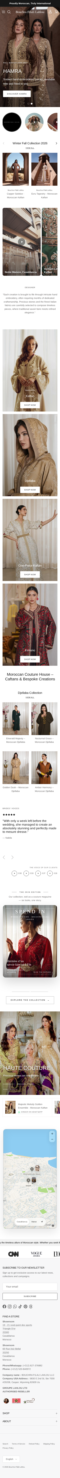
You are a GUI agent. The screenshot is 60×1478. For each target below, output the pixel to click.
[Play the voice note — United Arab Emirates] (14, 873)
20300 (6, 1332)
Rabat (34, 1222)
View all (30, 148)
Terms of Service (18, 1444)
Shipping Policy (49, 1444)
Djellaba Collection (30, 692)
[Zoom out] (52, 1139)
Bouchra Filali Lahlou (17, 1467)
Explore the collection (30, 1000)
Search (5, 1444)
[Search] (10, 11)
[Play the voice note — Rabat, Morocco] (38, 873)
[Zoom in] (52, 1133)
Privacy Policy (8, 1448)
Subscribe (30, 1296)
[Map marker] (32, 1169)
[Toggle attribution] (53, 1226)
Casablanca (22, 1222)
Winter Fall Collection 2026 (30, 143)
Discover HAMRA (17, 94)
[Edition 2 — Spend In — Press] (39, 991)
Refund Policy (34, 1444)
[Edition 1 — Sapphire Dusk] (20, 991)
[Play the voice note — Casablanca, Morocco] (26, 873)
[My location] (42, 1222)
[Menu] (3, 11)
